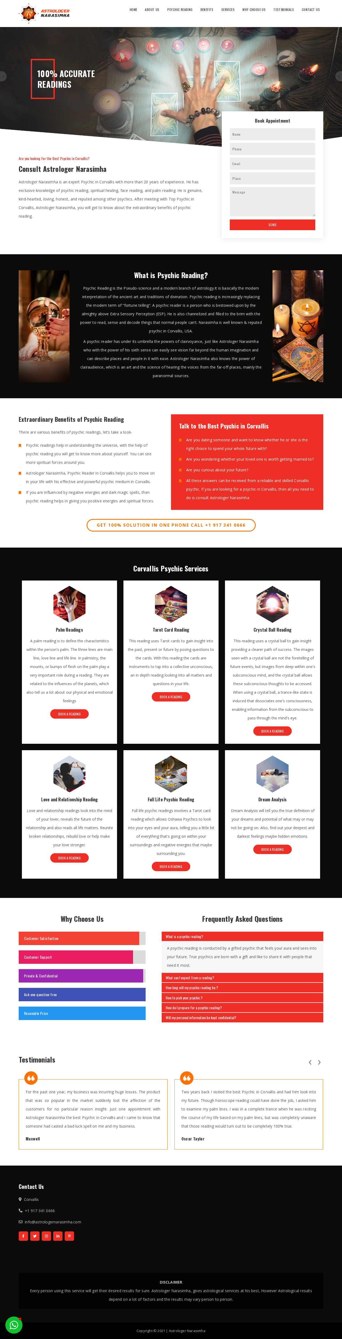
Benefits (206, 9)
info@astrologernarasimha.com (53, 1221)
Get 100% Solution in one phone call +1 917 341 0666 (171, 525)
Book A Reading (69, 714)
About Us (152, 9)
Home (133, 9)
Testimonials (283, 9)
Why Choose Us (254, 9)
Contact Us (311, 9)
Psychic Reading (180, 9)
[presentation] (310, 1061)
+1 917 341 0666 (40, 1210)
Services (228, 9)
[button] (13, 1325)
